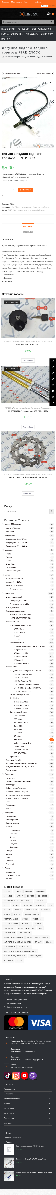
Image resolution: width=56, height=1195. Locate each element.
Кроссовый (14, 847)
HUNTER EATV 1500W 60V (20, 618)
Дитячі (12, 837)
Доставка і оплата (14, 1003)
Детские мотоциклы (13, 571)
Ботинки (9, 854)
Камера (9, 879)
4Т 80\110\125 (19, 629)
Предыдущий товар (13, 73)
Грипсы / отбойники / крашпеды (18, 781)
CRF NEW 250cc (20, 753)
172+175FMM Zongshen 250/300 (26, 685)
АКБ (40, 928)
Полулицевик (15, 830)
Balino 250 (18, 729)
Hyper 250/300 (19, 716)
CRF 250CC (42, 896)
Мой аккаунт (16, 2)
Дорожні (9, 561)
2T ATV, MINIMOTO (13, 608)
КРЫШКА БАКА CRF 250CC (28, 345)
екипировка (9, 947)
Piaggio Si (45, 910)
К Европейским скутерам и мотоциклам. (22, 763)
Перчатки (9, 861)
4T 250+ (17, 636)
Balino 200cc (18, 726)
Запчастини (35, 341)
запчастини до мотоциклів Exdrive (31, 210)
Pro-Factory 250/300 (21, 723)
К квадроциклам (12, 622)
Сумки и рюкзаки (12, 823)
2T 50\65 (17, 639)
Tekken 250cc (19, 746)
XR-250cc (17, 736)
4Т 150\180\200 (19, 632)
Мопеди (8, 575)
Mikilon (7, 910)
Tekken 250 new (11, 924)
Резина (7, 868)
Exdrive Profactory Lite (22, 743)
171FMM (17, 891)
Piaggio (18, 910)
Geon (6, 905)
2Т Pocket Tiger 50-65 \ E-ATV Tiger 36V (29, 646)
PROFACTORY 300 (11, 919)
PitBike (7, 914)
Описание (28, 226)
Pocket (17, 914)
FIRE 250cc (12, 210)
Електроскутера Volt (14, 597)
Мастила (7, 1123)
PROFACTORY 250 (32, 914)
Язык (26, 2)
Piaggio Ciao (31, 910)
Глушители (10, 778)
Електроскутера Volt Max (20, 604)
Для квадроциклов (13, 875)
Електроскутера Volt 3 (18, 601)
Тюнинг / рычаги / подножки (17, 798)
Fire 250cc (15, 207)
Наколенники (11, 816)
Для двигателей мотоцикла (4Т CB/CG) (25, 671)
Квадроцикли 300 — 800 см (16, 546)
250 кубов (8, 896)
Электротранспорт (12, 1099)
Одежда (9, 851)
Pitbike (8, 554)
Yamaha (37, 924)
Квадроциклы (10, 535)
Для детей (10, 864)
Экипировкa (9, 813)
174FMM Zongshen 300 (23, 674)
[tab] (28, 226)
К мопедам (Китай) (13, 760)
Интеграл (13, 840)
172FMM (28, 891)
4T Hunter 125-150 (21, 653)
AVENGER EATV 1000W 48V (21, 615)
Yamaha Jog (9, 928)
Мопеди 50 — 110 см (14, 582)
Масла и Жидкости (13, 528)
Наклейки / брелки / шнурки (17, 792)
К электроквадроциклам (15, 611)
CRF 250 (30, 896)
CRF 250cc (8, 341)
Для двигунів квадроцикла (20, 625)
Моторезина (10, 872)
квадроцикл (35, 956)
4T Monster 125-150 (21, 705)
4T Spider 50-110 (20, 650)
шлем (19, 960)
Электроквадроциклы (14, 579)
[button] (3, 195)
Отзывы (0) (28, 232)
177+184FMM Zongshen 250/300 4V (27, 688)
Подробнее (28, 360)
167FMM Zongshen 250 (23, 681)
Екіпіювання (24, 933)
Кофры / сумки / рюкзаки (16, 788)
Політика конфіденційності (17, 999)
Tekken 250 (37, 919)
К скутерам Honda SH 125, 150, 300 (20, 767)
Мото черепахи (12, 820)
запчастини (24, 947)
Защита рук (10, 785)
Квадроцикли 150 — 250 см (16, 543)
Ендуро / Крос (11, 567)
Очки (8, 857)
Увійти (52, 6)
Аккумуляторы (11, 770)
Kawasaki (40, 905)
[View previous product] (4, 73)
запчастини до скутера (15, 956)
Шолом (49, 942)
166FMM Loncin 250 (21, 678)
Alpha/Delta (14, 757)
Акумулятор (9, 933)
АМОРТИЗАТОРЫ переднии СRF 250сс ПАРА (28, 411)
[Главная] (3, 57)
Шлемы (9, 826)
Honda (16, 905)
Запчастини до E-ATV (13, 937)
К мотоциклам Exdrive (41, 207)
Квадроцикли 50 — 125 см (16, 539)
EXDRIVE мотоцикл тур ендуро (17, 901)
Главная (5, 2)
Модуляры (14, 844)
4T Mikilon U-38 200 (21, 663)
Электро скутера (16, 589)
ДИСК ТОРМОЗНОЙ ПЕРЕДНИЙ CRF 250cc (28, 478)
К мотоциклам (26, 207)
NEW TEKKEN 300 (21, 750)
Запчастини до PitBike (37, 937)
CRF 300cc (18, 719)
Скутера (9, 557)
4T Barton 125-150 (21, 709)
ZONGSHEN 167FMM (26, 928)
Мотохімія (10, 531)
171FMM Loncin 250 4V (23, 691)
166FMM (7, 891)
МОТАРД (13, 834)
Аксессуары (9, 774)
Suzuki (25, 919)
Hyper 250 (27, 905)
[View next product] (52, 73)
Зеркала (9, 808)
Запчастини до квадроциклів (17, 942)
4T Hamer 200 (19, 660)
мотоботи (8, 960)
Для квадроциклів (17, 643)
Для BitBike (14, 698)
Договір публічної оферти (17, 1007)
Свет (8, 802)
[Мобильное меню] (3, 14)
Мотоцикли (9, 550)
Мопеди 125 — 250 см (14, 585)
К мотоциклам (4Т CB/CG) (20, 695)
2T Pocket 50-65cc (21, 702)
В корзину (25, 190)
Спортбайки (10, 564)
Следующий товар (43, 73)
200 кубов (40, 891)
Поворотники (11, 805)
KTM (50, 905)
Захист (38, 942)
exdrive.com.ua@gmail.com (22, 1067)
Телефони (37, 2)
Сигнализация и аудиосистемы (18, 795)
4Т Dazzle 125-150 (21, 657)
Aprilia (20, 896)
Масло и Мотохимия (13, 524)
